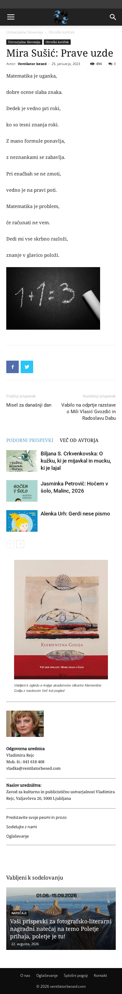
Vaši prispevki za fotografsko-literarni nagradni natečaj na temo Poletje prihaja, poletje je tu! (61, 928)
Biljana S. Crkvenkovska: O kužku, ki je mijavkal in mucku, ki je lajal (76, 460)
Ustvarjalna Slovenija (24, 32)
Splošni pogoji (76, 975)
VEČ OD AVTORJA (79, 440)
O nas (25, 975)
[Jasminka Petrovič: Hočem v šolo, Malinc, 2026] (22, 491)
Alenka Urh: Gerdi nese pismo (75, 513)
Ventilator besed (32, 63)
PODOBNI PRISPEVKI (29, 440)
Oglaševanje (17, 836)
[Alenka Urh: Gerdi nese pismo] (22, 521)
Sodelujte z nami (21, 826)
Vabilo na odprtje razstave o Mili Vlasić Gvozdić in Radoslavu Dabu (88, 411)
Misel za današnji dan (28, 405)
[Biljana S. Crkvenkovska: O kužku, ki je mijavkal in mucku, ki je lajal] (22, 461)
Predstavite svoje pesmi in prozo (36, 817)
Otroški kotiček (61, 32)
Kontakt (100, 975)
